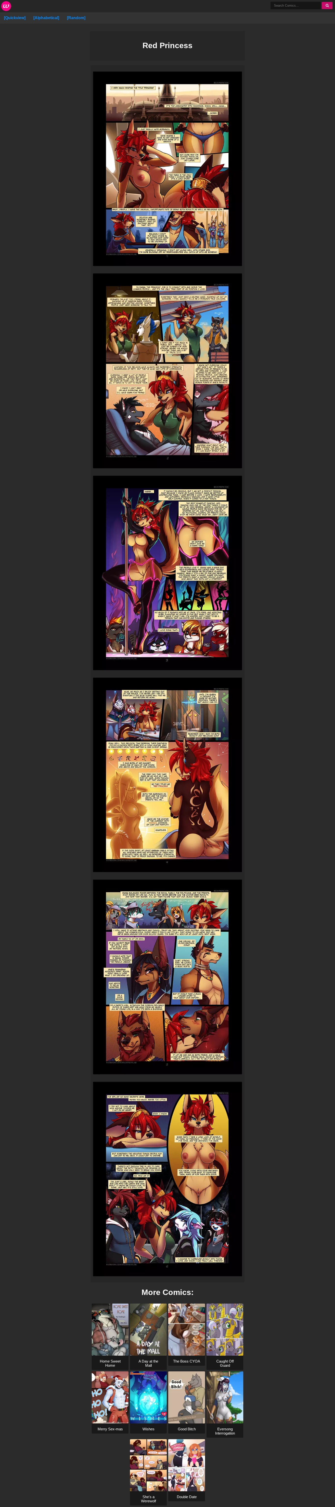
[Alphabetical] (46, 18)
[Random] (76, 18)
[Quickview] (15, 18)
